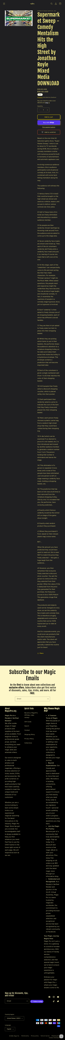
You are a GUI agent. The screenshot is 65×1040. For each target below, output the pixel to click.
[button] (4, 4)
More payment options (48, 127)
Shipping (39, 97)
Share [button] (41, 653)
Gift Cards (27, 721)
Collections (28, 743)
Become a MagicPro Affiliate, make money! (31, 715)
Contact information (54, 1037)
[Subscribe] (48, 699)
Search (26, 726)
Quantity (40, 106)
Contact (27, 730)
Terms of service (45, 1035)
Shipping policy (56, 1035)
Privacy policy (35, 1035)
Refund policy (25, 1035)
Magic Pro (16, 1036)
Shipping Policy (29, 734)
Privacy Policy (29, 738)
